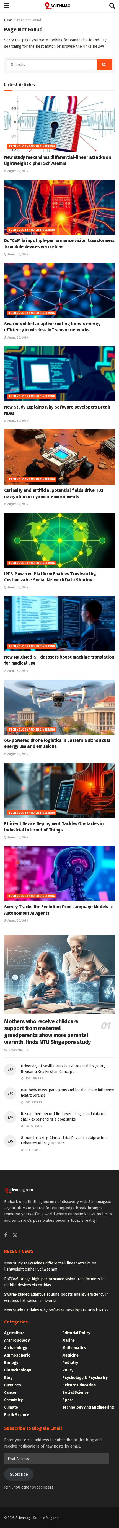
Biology (11, 1362)
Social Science (75, 1392)
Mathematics (74, 1348)
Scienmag (22, 1518)
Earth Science (16, 1414)
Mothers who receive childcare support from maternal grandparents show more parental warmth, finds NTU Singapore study (47, 1031)
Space (68, 1400)
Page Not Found (29, 20)
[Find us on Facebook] (5, 1235)
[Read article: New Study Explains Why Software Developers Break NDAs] (59, 373)
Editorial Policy (76, 1333)
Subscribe (19, 1474)
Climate (11, 1407)
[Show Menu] (6, 6)
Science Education (79, 1385)
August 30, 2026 (17, 171)
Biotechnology (17, 1370)
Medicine (70, 1355)
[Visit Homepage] (59, 6)
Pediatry (70, 1362)
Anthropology (17, 1340)
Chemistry (13, 1400)
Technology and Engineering (32, 146)
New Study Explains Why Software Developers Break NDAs (56, 1310)
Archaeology (15, 1348)
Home (8, 20)
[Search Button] (112, 6)
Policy (67, 1370)
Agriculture (14, 1333)
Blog (8, 1377)
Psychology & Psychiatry (85, 1377)
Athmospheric (17, 1355)
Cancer (10, 1392)
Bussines (12, 1385)
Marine (68, 1340)
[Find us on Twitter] (14, 1235)
